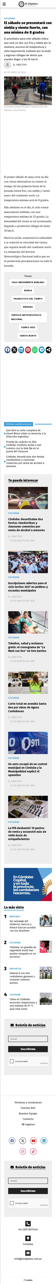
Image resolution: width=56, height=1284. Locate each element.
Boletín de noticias (30, 1025)
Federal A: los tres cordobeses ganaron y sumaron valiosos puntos (22, 978)
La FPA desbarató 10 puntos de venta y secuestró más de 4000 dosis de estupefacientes (27, 833)
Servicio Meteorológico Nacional (26, 317)
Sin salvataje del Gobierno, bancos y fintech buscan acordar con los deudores (23, 926)
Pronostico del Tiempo (28, 298)
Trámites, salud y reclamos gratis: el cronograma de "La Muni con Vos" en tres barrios (27, 647)
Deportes (15, 968)
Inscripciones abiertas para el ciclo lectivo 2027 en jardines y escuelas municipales (28, 586)
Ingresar (29, 1124)
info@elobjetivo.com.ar (28, 1258)
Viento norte (28, 335)
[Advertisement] (28, 143)
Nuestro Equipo (28, 1113)
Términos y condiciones (28, 1102)
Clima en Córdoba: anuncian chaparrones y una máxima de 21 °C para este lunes (23, 1004)
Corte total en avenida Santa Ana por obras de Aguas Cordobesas (27, 707)
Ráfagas (28, 307)
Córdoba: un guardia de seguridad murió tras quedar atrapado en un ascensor (23, 952)
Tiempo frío (28, 327)
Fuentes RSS (28, 1108)
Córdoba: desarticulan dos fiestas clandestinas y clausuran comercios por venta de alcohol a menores (25, 461)
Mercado (15, 916)
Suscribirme (28, 1049)
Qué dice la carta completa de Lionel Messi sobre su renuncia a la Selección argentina (26, 433)
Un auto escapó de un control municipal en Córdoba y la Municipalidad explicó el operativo (27, 769)
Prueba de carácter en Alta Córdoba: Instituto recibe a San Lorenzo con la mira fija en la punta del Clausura (23, 446)
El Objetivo (20, 64)
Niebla (28, 290)
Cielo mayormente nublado (28, 282)
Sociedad (9, 18)
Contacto (28, 1119)
